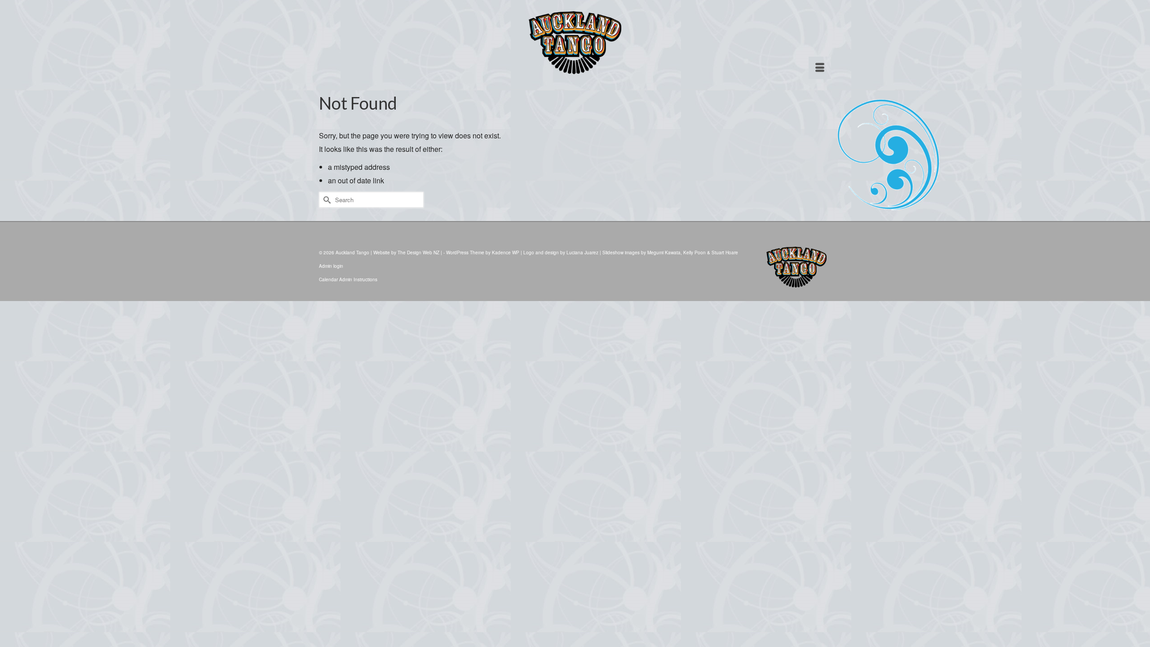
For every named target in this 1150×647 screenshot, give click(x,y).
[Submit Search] (325, 200)
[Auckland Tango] (575, 42)
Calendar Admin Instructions (348, 279)
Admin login (331, 266)
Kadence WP (505, 252)
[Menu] (820, 68)
